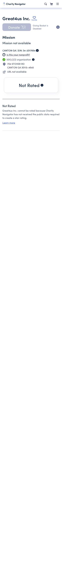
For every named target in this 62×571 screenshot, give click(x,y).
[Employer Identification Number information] (37, 50)
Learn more (8, 122)
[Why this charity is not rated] (42, 85)
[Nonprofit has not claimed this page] (3, 54)
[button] (16, 27)
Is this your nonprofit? (18, 54)
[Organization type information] (33, 59)
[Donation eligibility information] (58, 27)
